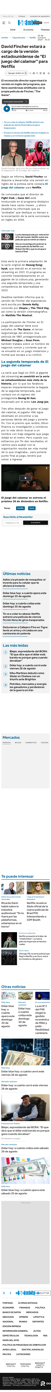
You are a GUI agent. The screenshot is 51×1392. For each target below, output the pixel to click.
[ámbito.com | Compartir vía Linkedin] (40, 73)
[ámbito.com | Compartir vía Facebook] (34, 73)
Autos (37, 1331)
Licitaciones (23, 1354)
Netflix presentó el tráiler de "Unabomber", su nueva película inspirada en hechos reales (33, 940)
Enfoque (22, 16)
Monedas (7, 743)
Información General (15, 1331)
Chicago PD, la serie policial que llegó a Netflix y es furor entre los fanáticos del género (34, 956)
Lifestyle (38, 1317)
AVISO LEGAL (9, 1349)
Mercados (32, 1312)
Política (40, 1307)
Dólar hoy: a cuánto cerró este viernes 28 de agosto (28, 667)
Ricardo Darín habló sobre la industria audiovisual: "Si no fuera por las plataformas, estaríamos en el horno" (12, 914)
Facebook (10, 1293)
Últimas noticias (27, 1303)
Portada (8, 1303)
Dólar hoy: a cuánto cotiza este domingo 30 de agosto (22, 605)
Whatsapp (38, 1293)
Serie (31, 508)
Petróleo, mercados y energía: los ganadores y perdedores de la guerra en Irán (28, 687)
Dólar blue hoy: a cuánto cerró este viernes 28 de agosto (22, 1073)
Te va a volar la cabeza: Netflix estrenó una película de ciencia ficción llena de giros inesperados (24, 125)
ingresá (46, 22)
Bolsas (18, 743)
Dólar (13, 29)
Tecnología (31, 1335)
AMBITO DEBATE (40, 1365)
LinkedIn (24, 1293)
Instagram (17, 1293)
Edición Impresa (12, 1326)
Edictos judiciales (33, 1349)
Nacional (8, 1321)
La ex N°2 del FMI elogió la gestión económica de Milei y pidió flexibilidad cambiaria (42, 1019)
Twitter (4, 1293)
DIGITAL (11, 1365)
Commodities (31, 743)
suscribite (37, 22)
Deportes (38, 1321)
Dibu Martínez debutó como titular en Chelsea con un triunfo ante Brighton (27, 676)
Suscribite (35, 523)
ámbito (4, 38)
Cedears (44, 743)
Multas (7, 1354)
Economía (28, 29)
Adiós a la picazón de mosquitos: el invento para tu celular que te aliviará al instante (24, 583)
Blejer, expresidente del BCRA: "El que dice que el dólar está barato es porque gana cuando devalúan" (29, 656)
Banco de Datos (12, 1312)
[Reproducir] (7, 109)
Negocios (8, 1317)
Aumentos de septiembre (40, 16)
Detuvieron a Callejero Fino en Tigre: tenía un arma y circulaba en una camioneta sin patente (25, 630)
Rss (45, 1335)
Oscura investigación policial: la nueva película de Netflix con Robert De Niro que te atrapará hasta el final (30, 248)
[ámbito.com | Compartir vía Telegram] (44, 73)
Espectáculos (19, 38)
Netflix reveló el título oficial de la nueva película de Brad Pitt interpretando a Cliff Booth (38, 911)
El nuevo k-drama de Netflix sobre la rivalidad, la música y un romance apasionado (26, 134)
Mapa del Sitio (11, 1340)
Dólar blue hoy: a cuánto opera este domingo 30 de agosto (24, 594)
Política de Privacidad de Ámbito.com (24, 1345)
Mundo (23, 1321)
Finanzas (45, 29)
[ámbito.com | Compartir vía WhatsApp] (30, 73)
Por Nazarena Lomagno (10, 1138)
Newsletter (42, 1293)
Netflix (33, 38)
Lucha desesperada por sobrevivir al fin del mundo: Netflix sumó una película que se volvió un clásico (32, 237)
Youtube (31, 1293)
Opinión (23, 1317)
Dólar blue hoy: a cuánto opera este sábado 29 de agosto (23, 1191)
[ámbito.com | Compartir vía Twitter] (37, 73)
